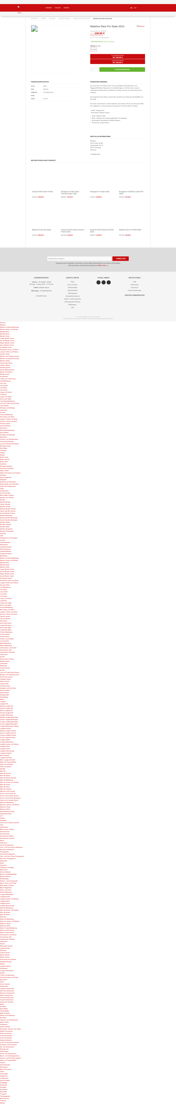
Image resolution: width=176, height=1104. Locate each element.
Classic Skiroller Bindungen (9, 520)
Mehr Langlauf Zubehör (7, 760)
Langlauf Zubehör (6, 753)
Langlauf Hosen (5, 748)
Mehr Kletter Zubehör (7, 495)
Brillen (2, 1004)
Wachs (2, 840)
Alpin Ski (3, 771)
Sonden (2, 818)
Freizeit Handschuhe (6, 1000)
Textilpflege (3, 1083)
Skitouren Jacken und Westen (9, 805)
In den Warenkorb (122, 69)
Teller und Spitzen (6, 766)
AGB (134, 282)
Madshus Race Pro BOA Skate (130, 230)
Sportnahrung (4, 1098)
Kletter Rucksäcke (6, 1033)
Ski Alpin (2, 769)
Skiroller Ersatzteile (6, 529)
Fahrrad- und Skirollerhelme (9, 439)
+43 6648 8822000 (45, 291)
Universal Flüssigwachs (7, 854)
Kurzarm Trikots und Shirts (8, 421)
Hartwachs (3, 865)
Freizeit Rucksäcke (6, 1035)
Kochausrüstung (5, 549)
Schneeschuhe (5, 831)
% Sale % (3, 1100)
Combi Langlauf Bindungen (9, 724)
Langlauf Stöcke (5, 739)
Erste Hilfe (3, 1091)
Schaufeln (3, 820)
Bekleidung (3, 556)
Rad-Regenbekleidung (7, 430)
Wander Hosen (5, 336)
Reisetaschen (4, 1049)
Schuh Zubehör (5, 690)
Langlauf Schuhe (5, 728)
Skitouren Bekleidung (7, 802)
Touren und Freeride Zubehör (9, 822)
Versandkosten (105, 37)
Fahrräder (3, 450)
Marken (2, 1103)
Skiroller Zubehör (5, 524)
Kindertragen (4, 1051)
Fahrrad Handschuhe (7, 441)
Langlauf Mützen (5, 966)
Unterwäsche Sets (6, 650)
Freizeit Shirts (4, 641)
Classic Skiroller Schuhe (7, 511)
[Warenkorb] (156, 8)
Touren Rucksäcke (6, 1038)
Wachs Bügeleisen (6, 887)
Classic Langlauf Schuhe (8, 733)
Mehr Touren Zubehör (7, 829)
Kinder (66, 8)
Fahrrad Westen (5, 426)
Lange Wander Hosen (7, 338)
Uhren (2, 982)
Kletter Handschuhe (6, 995)
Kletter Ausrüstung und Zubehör (10, 473)
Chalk (2, 488)
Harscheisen (4, 827)
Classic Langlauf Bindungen (9, 719)
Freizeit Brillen (4, 1011)
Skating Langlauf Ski (6, 706)
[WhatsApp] (109, 282)
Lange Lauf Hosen (6, 392)
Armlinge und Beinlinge (7, 408)
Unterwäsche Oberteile (7, 652)
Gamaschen (4, 376)
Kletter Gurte (4, 457)
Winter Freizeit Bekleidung (8, 928)
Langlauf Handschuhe (7, 988)
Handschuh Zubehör (6, 1002)
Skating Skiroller (5, 502)
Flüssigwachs (4, 852)
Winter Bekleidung (6, 892)
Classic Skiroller (5, 504)
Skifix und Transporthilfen (8, 762)
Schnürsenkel (4, 692)
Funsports (3, 1094)
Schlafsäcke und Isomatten (8, 538)
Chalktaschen (4, 491)
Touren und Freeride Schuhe (9, 796)
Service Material (5, 872)
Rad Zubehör (4, 432)
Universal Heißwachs (7, 845)
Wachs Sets (4, 870)
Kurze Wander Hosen (7, 345)
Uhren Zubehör (5, 984)
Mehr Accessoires (5, 1069)
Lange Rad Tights (5, 630)
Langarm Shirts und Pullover (9, 352)
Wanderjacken (4, 331)
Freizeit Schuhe (5, 686)
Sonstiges (3, 1087)
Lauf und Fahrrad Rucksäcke (9, 444)
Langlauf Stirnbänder (7, 970)
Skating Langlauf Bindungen (9, 717)
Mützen (2, 964)
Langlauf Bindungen (6, 715)
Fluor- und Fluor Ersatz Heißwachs (11, 847)
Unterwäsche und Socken (8, 648)
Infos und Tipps (72, 284)
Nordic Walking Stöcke (7, 370)
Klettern (2, 455)
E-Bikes (2, 453)
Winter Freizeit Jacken (7, 930)
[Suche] (141, 8)
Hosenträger (4, 1074)
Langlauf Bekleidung (6, 742)
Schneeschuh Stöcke (7, 836)
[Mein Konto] (151, 8)
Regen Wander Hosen (7, 343)
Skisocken (3, 917)
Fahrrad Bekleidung (6, 414)
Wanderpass (72, 304)
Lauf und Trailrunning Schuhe (9, 403)
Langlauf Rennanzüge (7, 751)
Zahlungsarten (72, 293)
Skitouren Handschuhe (7, 993)
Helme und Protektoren (7, 1015)
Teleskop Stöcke (5, 367)
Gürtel (2, 1071)
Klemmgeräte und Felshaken (9, 484)
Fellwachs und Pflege (7, 867)
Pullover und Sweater (7, 639)
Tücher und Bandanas (7, 975)
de (131, 8)
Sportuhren (3, 979)
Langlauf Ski (4, 704)
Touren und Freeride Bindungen (10, 798)
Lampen (2, 540)
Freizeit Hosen (4, 636)
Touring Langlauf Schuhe (8, 735)
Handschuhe (4, 986)
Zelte (1, 535)
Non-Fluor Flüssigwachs (8, 858)
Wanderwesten (5, 334)
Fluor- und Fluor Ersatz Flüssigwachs (12, 856)
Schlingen (3, 475)
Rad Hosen (3, 428)
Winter (2, 699)
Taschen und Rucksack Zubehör (10, 1058)
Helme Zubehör (5, 1026)
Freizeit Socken (5, 668)
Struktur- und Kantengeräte (9, 881)
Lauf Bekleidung (5, 381)
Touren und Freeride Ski (8, 793)
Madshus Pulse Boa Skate (41, 230)
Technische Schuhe (6, 677)
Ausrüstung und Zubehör (8, 959)
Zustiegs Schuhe (5, 679)
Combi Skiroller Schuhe (7, 513)
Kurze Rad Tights (5, 627)
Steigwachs (3, 861)
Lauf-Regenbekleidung (7, 401)
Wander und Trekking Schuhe (9, 356)
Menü (19, 13)
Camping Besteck (5, 551)
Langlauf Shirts (5, 746)
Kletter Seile (4, 461)
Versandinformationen (72, 296)
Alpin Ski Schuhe (5, 773)
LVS (1, 816)
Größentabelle (72, 287)
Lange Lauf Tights (6, 396)
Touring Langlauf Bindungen (9, 722)
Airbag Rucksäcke (6, 813)
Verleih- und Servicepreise (72, 299)
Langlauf (3, 701)
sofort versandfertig (109, 41)
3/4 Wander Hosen (6, 347)
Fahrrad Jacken (5, 423)
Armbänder (3, 1085)
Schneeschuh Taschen (7, 838)
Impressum (134, 287)
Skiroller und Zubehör (7, 497)
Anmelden (121, 258)
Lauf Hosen (3, 390)
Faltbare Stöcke (5, 365)
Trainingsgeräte (5, 1096)
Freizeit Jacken (5, 634)
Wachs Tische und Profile (8, 883)
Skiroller (2, 500)
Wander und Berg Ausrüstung (9, 358)
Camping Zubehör (6, 553)
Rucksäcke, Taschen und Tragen (10, 1029)
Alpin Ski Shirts (5, 787)
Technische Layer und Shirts (9, 349)
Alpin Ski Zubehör (5, 789)
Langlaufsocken (5, 896)
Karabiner (3, 464)
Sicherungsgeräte (5, 477)
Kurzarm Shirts (5, 354)
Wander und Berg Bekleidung (9, 327)
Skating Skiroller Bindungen (9, 518)
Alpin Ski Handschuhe (7, 991)
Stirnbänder (4, 968)
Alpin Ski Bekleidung (6, 780)
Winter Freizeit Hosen (7, 932)
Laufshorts (3, 394)
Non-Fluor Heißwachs (7, 849)
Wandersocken (5, 374)
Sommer (3, 322)
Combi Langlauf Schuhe (7, 737)
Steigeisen (3, 479)
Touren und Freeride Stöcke (9, 800)
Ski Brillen (3, 1006)
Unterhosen (4, 654)
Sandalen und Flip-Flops (8, 688)
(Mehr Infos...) (103, 265)
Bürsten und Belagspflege (8, 874)
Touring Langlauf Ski (6, 713)
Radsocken (3, 437)
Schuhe (2, 670)
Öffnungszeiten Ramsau (72, 302)
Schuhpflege (4, 697)
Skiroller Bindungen (6, 515)
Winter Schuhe (4, 955)
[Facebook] (104, 282)
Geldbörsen (4, 1076)
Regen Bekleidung (6, 645)
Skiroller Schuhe (5, 506)
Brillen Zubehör (5, 1013)
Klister (2, 863)
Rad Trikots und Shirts (7, 417)
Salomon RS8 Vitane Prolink (42, 192)
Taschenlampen (5, 542)
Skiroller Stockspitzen (7, 531)
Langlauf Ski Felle (6, 757)
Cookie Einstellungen (134, 290)
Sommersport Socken (7, 659)
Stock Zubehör (4, 755)
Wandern (3, 325)
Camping (3, 533)
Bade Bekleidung (5, 643)
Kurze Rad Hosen (5, 623)
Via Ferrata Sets (5, 493)
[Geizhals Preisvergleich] (103, 288)
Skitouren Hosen (5, 807)
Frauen (58, 8)
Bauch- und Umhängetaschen (9, 1056)
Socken (2, 657)
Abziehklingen (4, 878)
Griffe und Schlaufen (6, 764)
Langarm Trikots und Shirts (8, 419)
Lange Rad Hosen (6, 625)
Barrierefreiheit (72, 290)
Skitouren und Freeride (7, 791)
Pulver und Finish (5, 890)
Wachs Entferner (5, 876)
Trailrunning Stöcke (6, 363)
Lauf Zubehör (4, 405)
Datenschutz (135, 284)
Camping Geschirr (6, 547)
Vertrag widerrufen (135, 295)
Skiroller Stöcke (5, 522)
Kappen (2, 973)
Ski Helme (3, 1017)
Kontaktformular (41, 296)
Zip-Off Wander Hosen (7, 340)
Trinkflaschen (4, 1078)
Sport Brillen (4, 1009)
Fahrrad (2, 412)
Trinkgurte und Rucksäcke (8, 1044)
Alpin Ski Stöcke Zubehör (8, 778)
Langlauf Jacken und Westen (9, 744)
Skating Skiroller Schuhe (8, 509)
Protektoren (4, 1024)
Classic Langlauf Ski (6, 708)
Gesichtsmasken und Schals (9, 977)
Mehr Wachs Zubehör (7, 885)
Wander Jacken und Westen (9, 329)
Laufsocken (3, 410)
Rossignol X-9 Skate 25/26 (99, 192)
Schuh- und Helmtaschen (8, 1053)
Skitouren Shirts (5, 809)
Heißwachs (3, 843)
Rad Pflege (3, 448)
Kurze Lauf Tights (5, 399)
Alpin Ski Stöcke (5, 775)
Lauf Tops (3, 383)
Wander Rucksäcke (6, 372)
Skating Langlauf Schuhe (8, 731)
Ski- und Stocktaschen (7, 1047)
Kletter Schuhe (4, 459)
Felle (1, 825)
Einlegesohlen (4, 695)
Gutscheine (3, 1089)
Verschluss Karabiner (7, 468)
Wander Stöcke (5, 361)
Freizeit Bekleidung (6, 632)
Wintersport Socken (6, 946)
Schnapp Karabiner (6, 466)
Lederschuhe (4, 683)
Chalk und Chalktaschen (8, 486)
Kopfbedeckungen (6, 961)
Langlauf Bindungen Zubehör (9, 726)
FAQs (72, 282)
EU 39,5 (93, 49)
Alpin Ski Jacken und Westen (9, 782)
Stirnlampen (4, 544)
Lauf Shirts (3, 387)
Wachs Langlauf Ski (6, 710)
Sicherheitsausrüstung (7, 811)
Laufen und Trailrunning (7, 379)
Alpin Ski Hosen (5, 784)
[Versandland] (146, 8)
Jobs (72, 307)
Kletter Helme (4, 470)
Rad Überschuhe (5, 446)
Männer (49, 8)
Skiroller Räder (5, 526)
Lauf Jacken (4, 385)
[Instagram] (98, 282)
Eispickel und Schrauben (8, 482)
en (135, 8)
